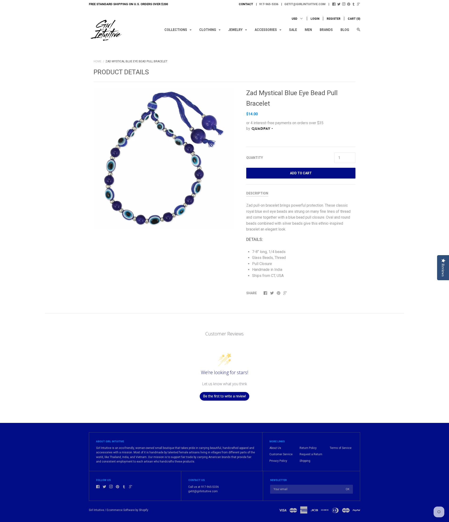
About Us (275, 448)
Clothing (208, 30)
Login (315, 18)
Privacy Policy (278, 460)
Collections (176, 30)
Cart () (354, 18)
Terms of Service (340, 448)
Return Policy (308, 448)
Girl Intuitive (96, 510)
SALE (293, 30)
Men (308, 30)
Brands (326, 30)
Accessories (266, 30)
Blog (344, 30)
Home (97, 61)
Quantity (254, 158)
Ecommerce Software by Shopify (127, 510)
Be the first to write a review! (224, 396)
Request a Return (311, 454)
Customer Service (281, 454)
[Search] (358, 31)
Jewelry (235, 30)
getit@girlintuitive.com (305, 4)
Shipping (305, 460)
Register (333, 18)
